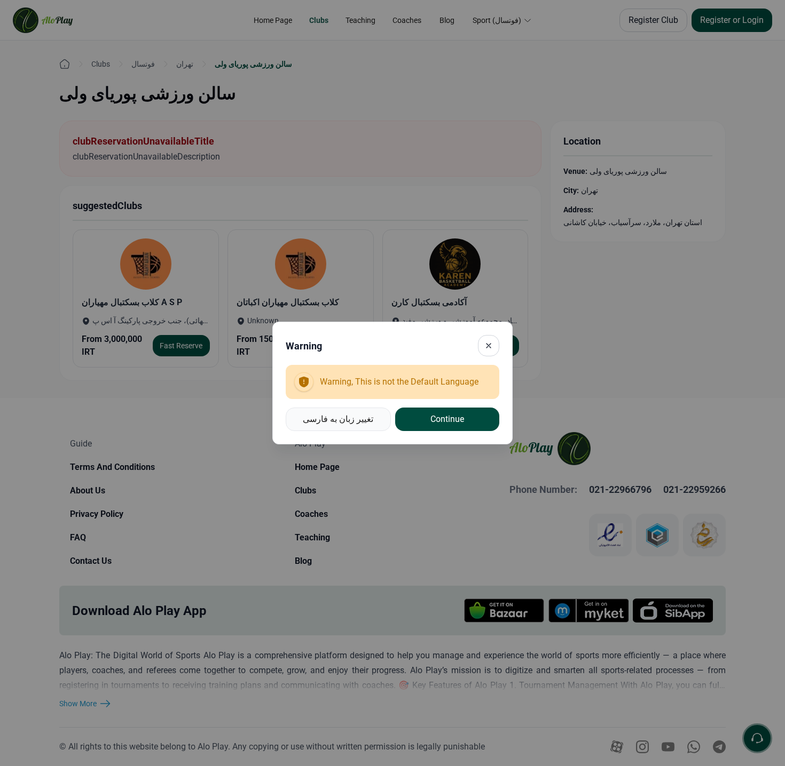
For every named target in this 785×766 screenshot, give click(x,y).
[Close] (488, 345)
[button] (338, 419)
